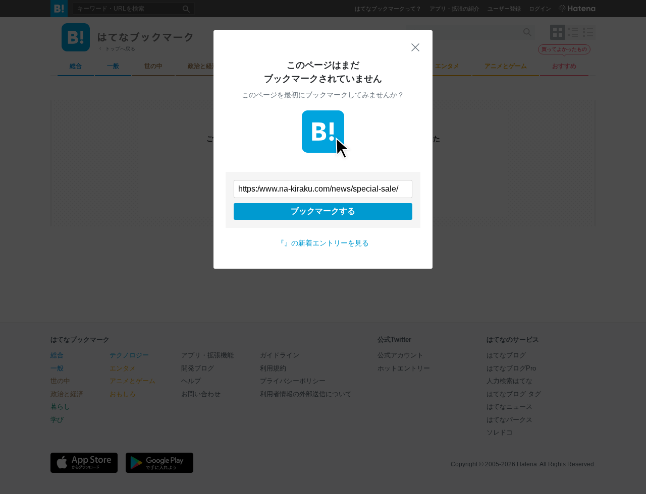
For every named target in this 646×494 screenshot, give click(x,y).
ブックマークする (323, 211)
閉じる (415, 47)
